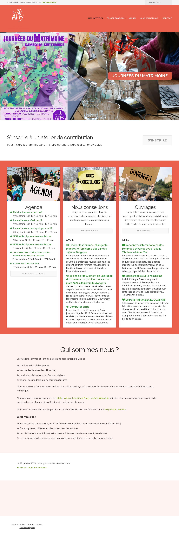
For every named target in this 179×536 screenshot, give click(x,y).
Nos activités (95, 18)
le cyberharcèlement (115, 409)
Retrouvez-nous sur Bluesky (32, 467)
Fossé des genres (115, 18)
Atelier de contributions (26, 263)
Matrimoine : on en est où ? (27, 212)
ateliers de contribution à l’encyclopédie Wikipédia (83, 398)
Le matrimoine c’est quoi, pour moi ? (32, 228)
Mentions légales (27, 527)
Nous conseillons (149, 18)
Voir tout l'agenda (33, 274)
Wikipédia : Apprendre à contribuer (32, 236)
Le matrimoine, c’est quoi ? (27, 220)
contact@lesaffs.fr (49, 2)
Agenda (132, 18)
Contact (167, 18)
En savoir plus (89, 231)
